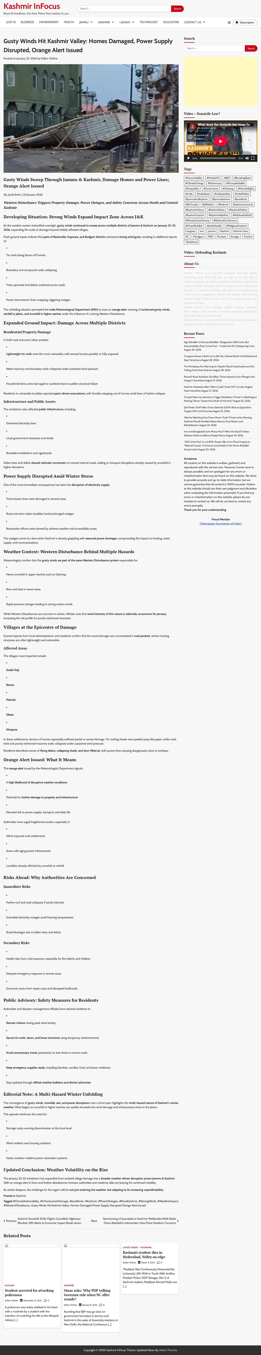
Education (171, 22)
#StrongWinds (147, 1201)
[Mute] (247, 158)
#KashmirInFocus (194, 210)
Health (69, 22)
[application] (220, 141)
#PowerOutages (108, 1201)
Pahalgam (198, 236)
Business (27, 22)
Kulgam (9, 1285)
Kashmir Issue (240, 231)
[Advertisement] (220, 82)
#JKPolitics (208, 204)
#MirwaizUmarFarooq (197, 220)
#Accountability (193, 177)
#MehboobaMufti (242, 215)
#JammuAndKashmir (196, 199)
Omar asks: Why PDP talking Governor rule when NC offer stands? (87, 1294)
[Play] (188, 158)
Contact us (192, 22)
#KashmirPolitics (238, 210)
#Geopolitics (192, 188)
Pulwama (146, 1247)
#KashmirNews (216, 210)
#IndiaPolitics (242, 194)
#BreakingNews (242, 177)
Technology (149, 22)
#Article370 (213, 177)
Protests (221, 236)
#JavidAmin (77, 1201)
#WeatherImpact (167, 1201)
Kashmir (104, 22)
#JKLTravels (191, 204)
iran (202, 231)
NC (187, 236)
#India (188, 194)
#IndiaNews (203, 194)
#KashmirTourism (194, 215)
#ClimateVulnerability (26, 1201)
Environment (49, 22)
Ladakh (124, 22)
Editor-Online (49, 58)
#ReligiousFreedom (236, 226)
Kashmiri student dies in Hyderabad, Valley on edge (144, 1254)
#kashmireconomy (243, 204)
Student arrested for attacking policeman (29, 1292)
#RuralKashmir (128, 1201)
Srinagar (234, 236)
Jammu (84, 22)
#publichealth (214, 226)
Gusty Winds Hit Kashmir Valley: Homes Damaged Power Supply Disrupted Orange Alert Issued (88, 1205)
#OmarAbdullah (194, 226)
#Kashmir (91, 1201)
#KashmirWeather (218, 215)
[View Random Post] (229, 22)
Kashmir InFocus (32, 6)
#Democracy (215, 183)
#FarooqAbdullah (235, 183)
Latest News (130, 1247)
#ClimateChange (194, 183)
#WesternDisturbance (17, 1205)
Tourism (248, 236)
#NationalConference (225, 220)
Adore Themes (168, 1350)
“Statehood (191, 242)
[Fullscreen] (253, 158)
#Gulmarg (228, 188)
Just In (11, 22)
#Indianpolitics (222, 194)
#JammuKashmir (221, 199)
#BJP (227, 177)
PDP (210, 236)
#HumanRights (246, 188)
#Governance (210, 188)
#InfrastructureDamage (54, 1201)
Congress (190, 231)
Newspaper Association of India (220, 524)
